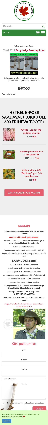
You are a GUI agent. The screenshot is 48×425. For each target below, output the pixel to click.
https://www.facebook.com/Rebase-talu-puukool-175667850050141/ (24, 305)
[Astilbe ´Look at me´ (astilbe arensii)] (9, 134)
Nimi (24, 350)
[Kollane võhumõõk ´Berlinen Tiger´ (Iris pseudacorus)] (9, 174)
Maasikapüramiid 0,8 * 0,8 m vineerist (31, 153)
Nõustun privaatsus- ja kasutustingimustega (25, 403)
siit (23, 417)
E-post (24, 359)
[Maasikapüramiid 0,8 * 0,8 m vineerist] (9, 154)
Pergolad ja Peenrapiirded (30, 50)
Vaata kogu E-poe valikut (24, 192)
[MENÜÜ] (43, 33)
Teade (24, 384)
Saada (39, 409)
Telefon (24, 369)
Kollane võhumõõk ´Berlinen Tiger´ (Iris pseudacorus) (31, 173)
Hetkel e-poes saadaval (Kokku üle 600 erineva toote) (24, 117)
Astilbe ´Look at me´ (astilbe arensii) (31, 131)
